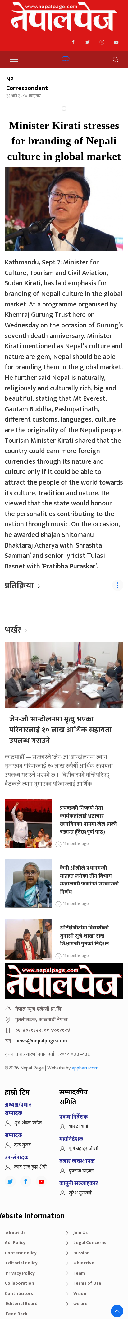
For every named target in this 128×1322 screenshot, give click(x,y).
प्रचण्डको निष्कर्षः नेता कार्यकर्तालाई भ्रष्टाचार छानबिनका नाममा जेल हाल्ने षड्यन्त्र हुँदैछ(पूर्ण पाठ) (88, 820)
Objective (83, 1263)
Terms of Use (87, 1283)
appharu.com (85, 1068)
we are (80, 1303)
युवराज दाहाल (81, 1171)
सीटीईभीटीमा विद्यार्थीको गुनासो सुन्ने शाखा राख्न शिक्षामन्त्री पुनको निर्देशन (84, 935)
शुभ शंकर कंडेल (28, 1123)
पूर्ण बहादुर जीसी (83, 1149)
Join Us (80, 1233)
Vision (79, 1293)
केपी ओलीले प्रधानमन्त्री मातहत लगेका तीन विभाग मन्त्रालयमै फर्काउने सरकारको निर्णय (89, 879)
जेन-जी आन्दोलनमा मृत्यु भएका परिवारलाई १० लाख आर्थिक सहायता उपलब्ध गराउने (60, 730)
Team (79, 1273)
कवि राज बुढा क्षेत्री (30, 1167)
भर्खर (13, 630)
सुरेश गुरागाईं (80, 1193)
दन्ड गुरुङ (22, 1145)
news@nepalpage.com (41, 1041)
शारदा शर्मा (78, 1126)
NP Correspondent (27, 84)
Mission (81, 1253)
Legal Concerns (89, 1243)
